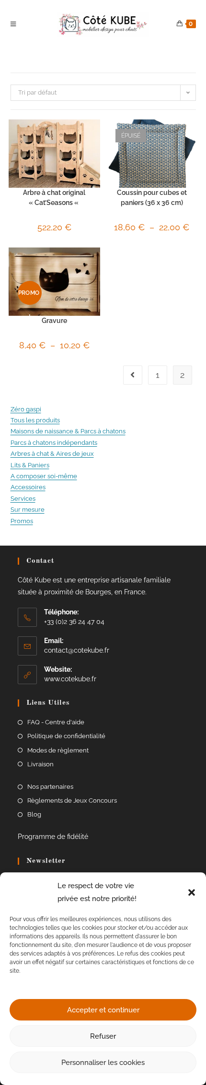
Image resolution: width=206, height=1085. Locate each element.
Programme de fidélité (53, 836)
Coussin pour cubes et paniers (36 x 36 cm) (152, 197)
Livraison (40, 764)
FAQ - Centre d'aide (55, 722)
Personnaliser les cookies (103, 1062)
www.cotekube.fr (70, 679)
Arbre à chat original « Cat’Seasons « (54, 197)
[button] (191, 892)
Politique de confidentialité (66, 736)
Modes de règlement (58, 750)
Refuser (103, 1036)
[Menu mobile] (15, 24)
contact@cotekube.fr (76, 650)
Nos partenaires (50, 786)
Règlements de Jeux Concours (72, 800)
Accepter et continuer (103, 1010)
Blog (34, 814)
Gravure (54, 320)
